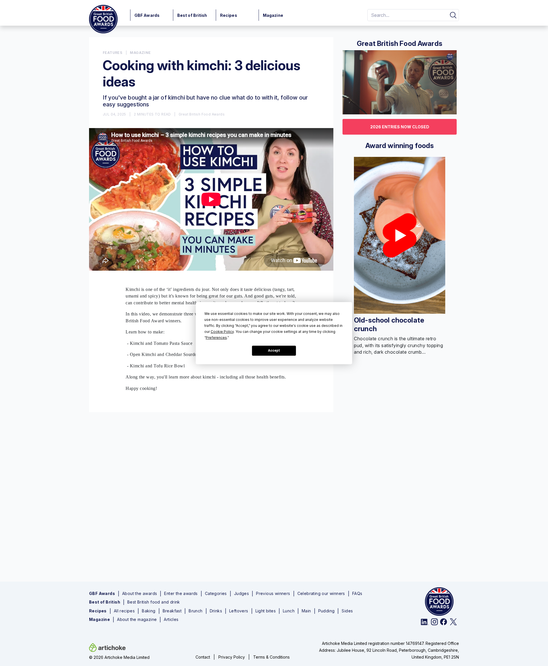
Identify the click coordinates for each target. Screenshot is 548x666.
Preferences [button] (216, 337)
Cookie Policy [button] (222, 331)
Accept (274, 351)
